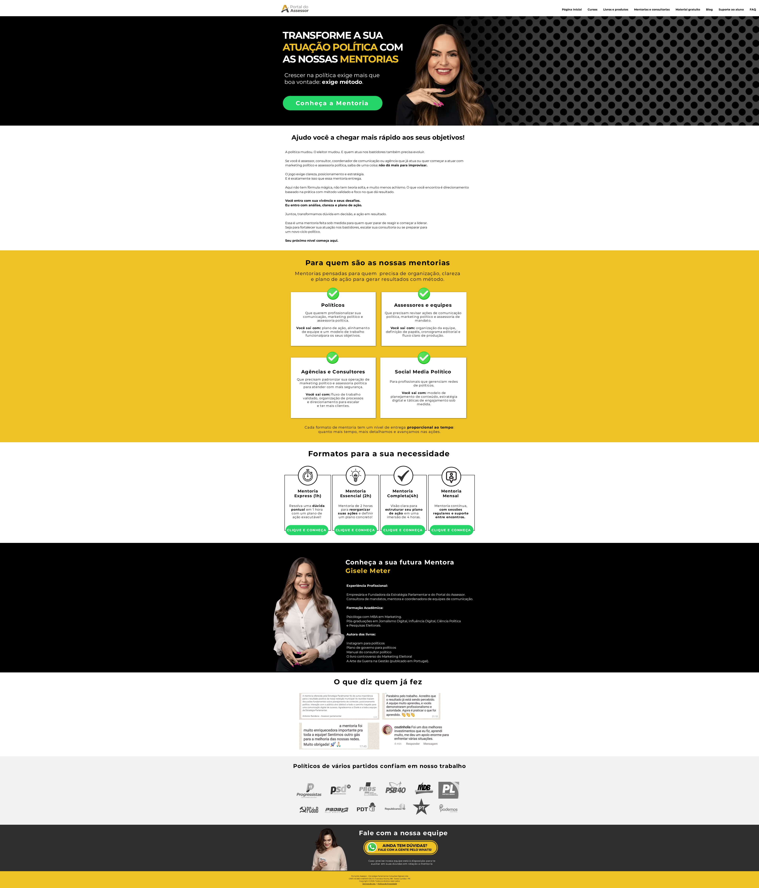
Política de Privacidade (387, 883)
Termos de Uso (369, 883)
